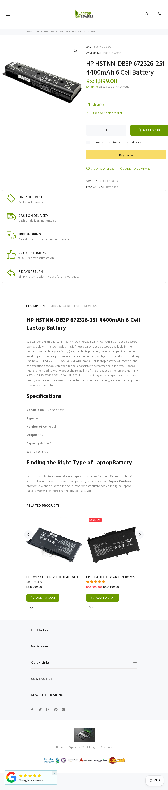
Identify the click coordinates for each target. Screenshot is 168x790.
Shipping (92, 86)
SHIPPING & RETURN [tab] (65, 306)
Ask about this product (107, 113)
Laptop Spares (108, 181)
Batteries (112, 187)
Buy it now (126, 155)
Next (139, 534)
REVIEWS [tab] (90, 306)
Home (29, 32)
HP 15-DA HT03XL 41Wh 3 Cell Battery (110, 577)
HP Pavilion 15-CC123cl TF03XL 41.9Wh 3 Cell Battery (52, 580)
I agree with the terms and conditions (116, 142)
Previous (28, 534)
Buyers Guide (118, 481)
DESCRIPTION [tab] (35, 306)
